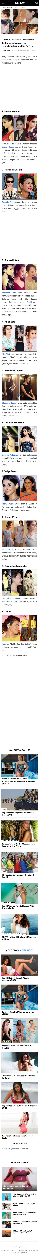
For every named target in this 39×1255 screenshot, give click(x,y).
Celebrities (5, 778)
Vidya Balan (7, 504)
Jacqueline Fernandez (11, 598)
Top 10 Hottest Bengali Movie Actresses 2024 (15, 979)
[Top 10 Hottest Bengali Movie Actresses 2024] (19, 965)
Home (3, 1250)
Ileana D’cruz (8, 549)
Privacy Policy (33, 1250)
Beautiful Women (16, 778)
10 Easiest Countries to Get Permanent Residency (23, 1232)
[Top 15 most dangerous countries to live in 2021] (19, 799)
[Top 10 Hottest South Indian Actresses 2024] (19, 1092)
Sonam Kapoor (8, 147)
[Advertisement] (19, 86)
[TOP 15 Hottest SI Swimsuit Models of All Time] (19, 924)
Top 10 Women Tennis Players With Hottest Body (24, 1213)
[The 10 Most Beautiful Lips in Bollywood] (19, 1179)
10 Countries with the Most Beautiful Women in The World (18, 845)
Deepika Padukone (10, 455)
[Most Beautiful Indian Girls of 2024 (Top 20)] (19, 1031)
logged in (12, 1149)
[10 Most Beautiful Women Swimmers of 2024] (19, 766)
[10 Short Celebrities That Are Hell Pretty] (19, 1123)
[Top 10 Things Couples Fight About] (6, 1206)
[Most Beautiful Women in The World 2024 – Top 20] (6, 1197)
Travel (4, 809)
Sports (25, 778)
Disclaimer (10, 1250)
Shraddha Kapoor (9, 403)
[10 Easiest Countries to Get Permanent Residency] (6, 1233)
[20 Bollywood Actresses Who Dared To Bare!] (19, 1062)
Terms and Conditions (19, 1252)
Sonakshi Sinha (9, 293)
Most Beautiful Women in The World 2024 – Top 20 (24, 1195)
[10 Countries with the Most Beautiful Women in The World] (19, 831)
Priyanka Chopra (9, 202)
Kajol (4, 644)
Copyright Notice (21, 1250)
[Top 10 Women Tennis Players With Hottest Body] (19, 893)
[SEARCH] (36, 3)
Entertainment (15, 933)
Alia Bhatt (6, 354)
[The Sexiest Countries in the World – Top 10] (19, 862)
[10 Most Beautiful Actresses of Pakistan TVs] (6, 1224)
